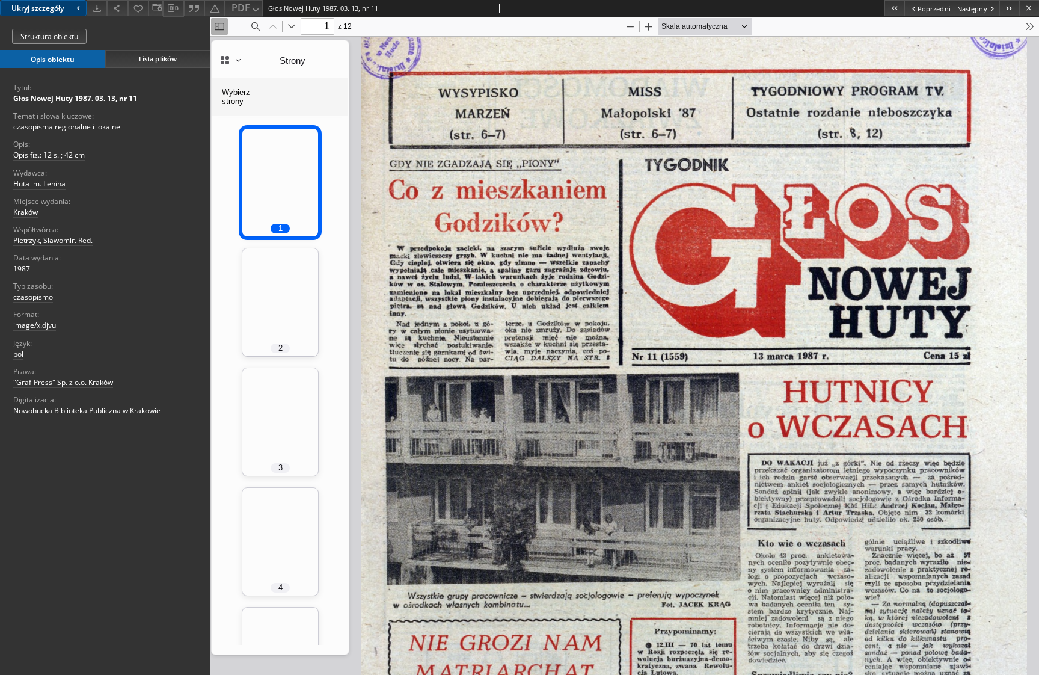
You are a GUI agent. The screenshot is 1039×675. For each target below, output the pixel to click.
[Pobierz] (97, 8)
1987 (21, 269)
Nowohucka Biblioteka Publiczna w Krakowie (87, 410)
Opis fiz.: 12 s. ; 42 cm (49, 155)
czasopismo (33, 297)
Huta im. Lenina (39, 184)
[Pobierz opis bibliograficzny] (173, 8)
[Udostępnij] (117, 8)
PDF (240, 7)
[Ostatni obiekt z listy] (1009, 8)
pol (18, 354)
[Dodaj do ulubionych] (138, 8)
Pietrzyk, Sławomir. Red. (53, 240)
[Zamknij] (1029, 8)
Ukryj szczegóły (37, 8)
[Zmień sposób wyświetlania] (156, 8)
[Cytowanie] (194, 8)
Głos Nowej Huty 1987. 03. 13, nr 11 (75, 98)
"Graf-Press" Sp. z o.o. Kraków (63, 382)
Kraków (25, 212)
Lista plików (158, 58)
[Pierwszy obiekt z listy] (894, 8)
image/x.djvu (34, 325)
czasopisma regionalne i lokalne (66, 127)
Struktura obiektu (49, 36)
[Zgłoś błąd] (214, 8)
